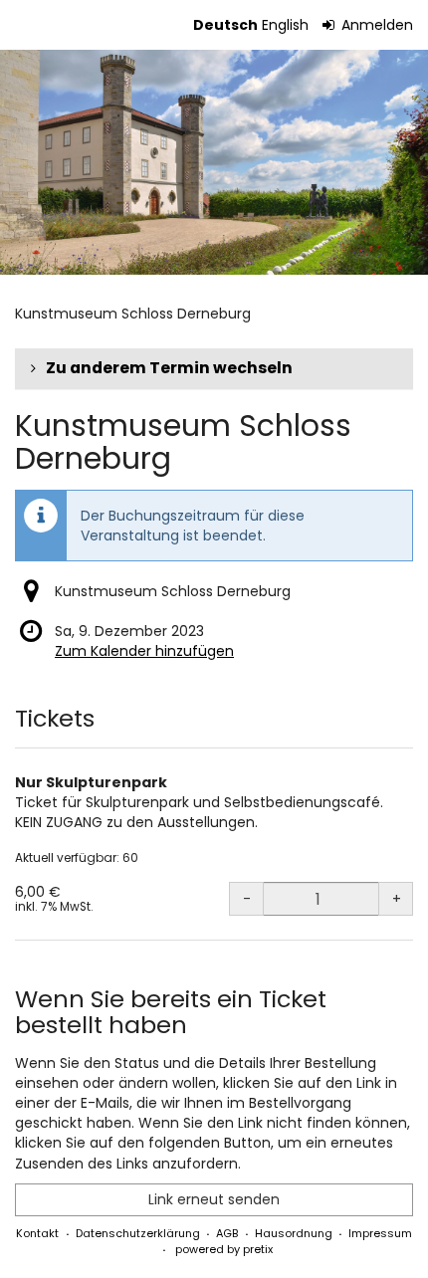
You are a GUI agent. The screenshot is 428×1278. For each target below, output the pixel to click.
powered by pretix (224, 1249)
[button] (214, 368)
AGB (227, 1233)
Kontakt (37, 1233)
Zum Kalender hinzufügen (144, 651)
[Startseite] (214, 162)
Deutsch (225, 25)
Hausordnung (293, 1233)
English (285, 25)
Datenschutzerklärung (138, 1233)
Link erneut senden (214, 1199)
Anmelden (375, 25)
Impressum (380, 1233)
